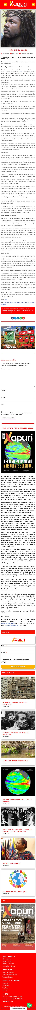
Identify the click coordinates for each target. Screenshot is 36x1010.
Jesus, (20, 72)
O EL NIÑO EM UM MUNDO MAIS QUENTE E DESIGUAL (17, 800)
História (7, 302)
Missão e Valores (8, 964)
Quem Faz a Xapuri (8, 966)
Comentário (5, 369)
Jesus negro (16, 302)
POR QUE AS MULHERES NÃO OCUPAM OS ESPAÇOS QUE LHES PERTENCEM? (17, 830)
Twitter (5, 990)
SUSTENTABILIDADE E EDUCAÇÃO (14, 892)
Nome (3, 390)
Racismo (32, 302)
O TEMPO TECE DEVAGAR (11, 863)
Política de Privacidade (10, 974)
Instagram (5, 983)
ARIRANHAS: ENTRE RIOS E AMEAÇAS (15, 761)
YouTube (5, 988)
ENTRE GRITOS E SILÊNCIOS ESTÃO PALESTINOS (15, 703)
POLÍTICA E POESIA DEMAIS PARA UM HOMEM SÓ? (15, 734)
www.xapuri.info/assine (8, 623)
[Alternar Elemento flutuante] (29, 1005)
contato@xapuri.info (13, 625)
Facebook (5, 985)
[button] (5, 4)
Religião (3, 304)
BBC (6, 299)
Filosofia (31, 53)
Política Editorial (8, 972)
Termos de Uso (7, 977)
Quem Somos (7, 959)
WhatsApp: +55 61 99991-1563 (12, 999)
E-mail (3, 397)
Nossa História (7, 961)
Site (2, 404)
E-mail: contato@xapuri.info (12, 996)
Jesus (11, 302)
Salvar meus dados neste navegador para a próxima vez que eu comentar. (16, 413)
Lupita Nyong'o (24, 302)
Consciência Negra (25, 53)
